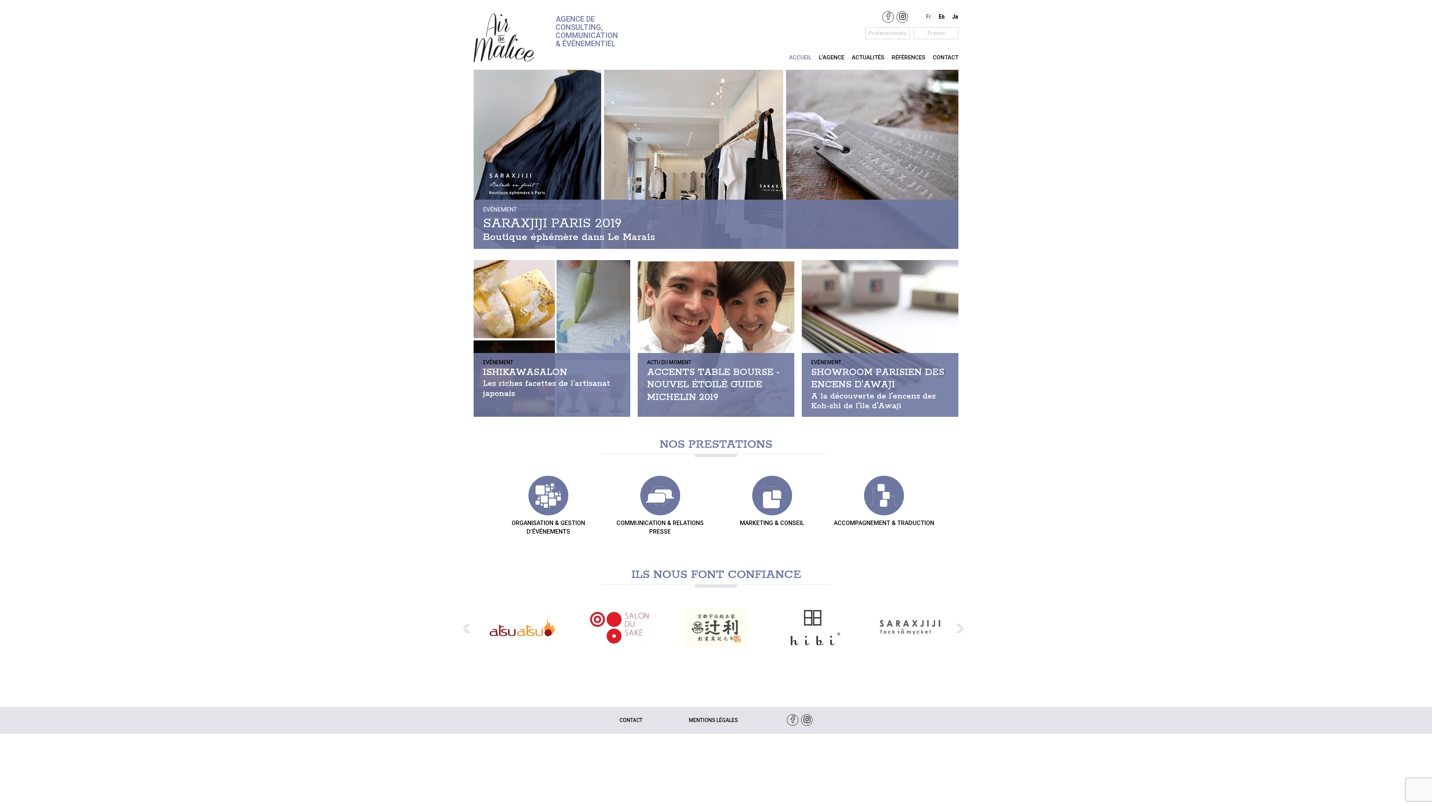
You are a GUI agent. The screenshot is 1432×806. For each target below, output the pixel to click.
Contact (945, 57)
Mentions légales (713, 720)
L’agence (831, 57)
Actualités (868, 57)
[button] (466, 628)
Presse (936, 33)
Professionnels (888, 33)
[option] (522, 627)
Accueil (800, 57)
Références (908, 57)
